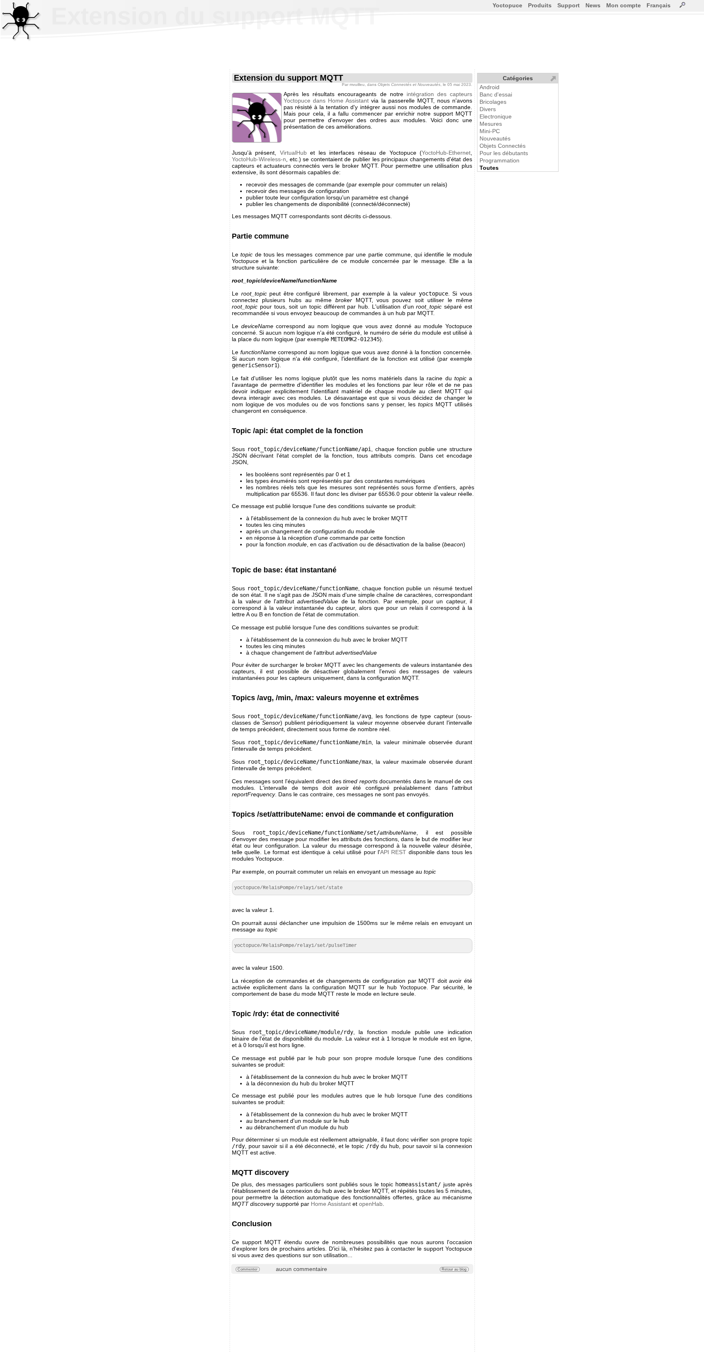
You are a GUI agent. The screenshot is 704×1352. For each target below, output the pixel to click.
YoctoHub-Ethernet (446, 152)
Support (568, 5)
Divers (488, 109)
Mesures (491, 124)
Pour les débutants (504, 153)
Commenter (247, 1269)
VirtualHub (293, 152)
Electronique (496, 116)
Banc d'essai (496, 94)
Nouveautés (495, 138)
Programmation (499, 160)
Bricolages (493, 102)
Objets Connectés (503, 145)
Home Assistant (331, 1204)
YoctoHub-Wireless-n (259, 159)
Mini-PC (490, 131)
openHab (371, 1204)
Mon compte (623, 5)
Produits (540, 5)
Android (489, 87)
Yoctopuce (507, 5)
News (593, 5)
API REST (393, 852)
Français (659, 5)
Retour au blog (454, 1269)
